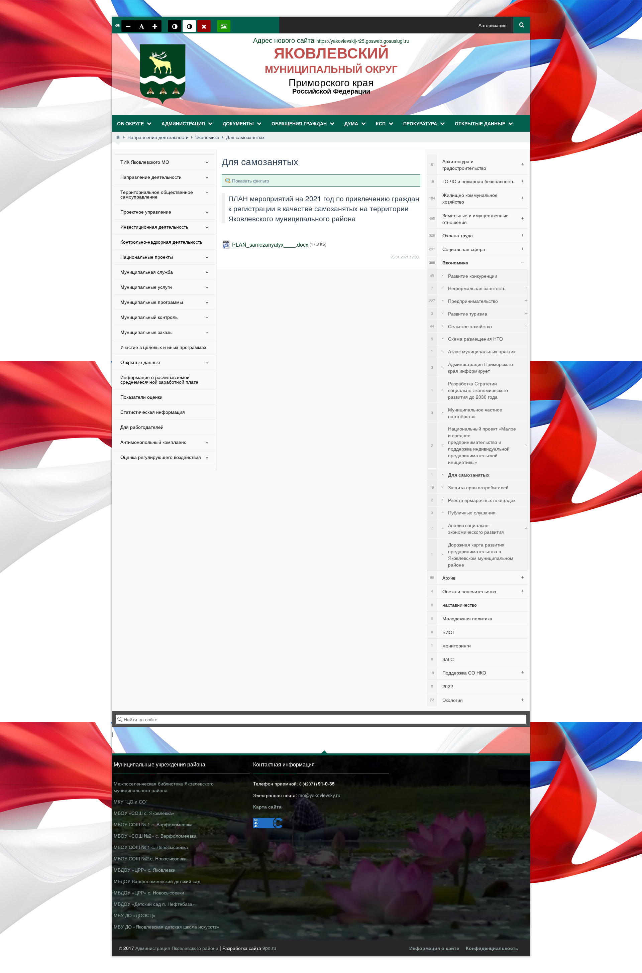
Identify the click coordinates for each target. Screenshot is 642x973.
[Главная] (118, 137)
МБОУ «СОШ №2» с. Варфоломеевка (155, 835)
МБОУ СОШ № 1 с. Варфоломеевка (153, 824)
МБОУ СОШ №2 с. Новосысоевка (150, 858)
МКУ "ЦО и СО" (130, 801)
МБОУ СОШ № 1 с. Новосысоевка (151, 847)
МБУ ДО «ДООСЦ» (134, 915)
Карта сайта (267, 806)
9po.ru (269, 948)
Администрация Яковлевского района (177, 948)
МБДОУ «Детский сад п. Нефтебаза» (154, 903)
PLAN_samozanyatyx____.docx (270, 244)
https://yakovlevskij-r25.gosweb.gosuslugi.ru (331, 40)
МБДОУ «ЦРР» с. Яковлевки (145, 869)
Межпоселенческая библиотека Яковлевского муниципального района (164, 787)
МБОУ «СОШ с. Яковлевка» (144, 813)
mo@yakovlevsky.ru (319, 795)
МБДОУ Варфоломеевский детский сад (157, 881)
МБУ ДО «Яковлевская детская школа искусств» (166, 926)
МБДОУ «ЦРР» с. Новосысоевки (149, 892)
